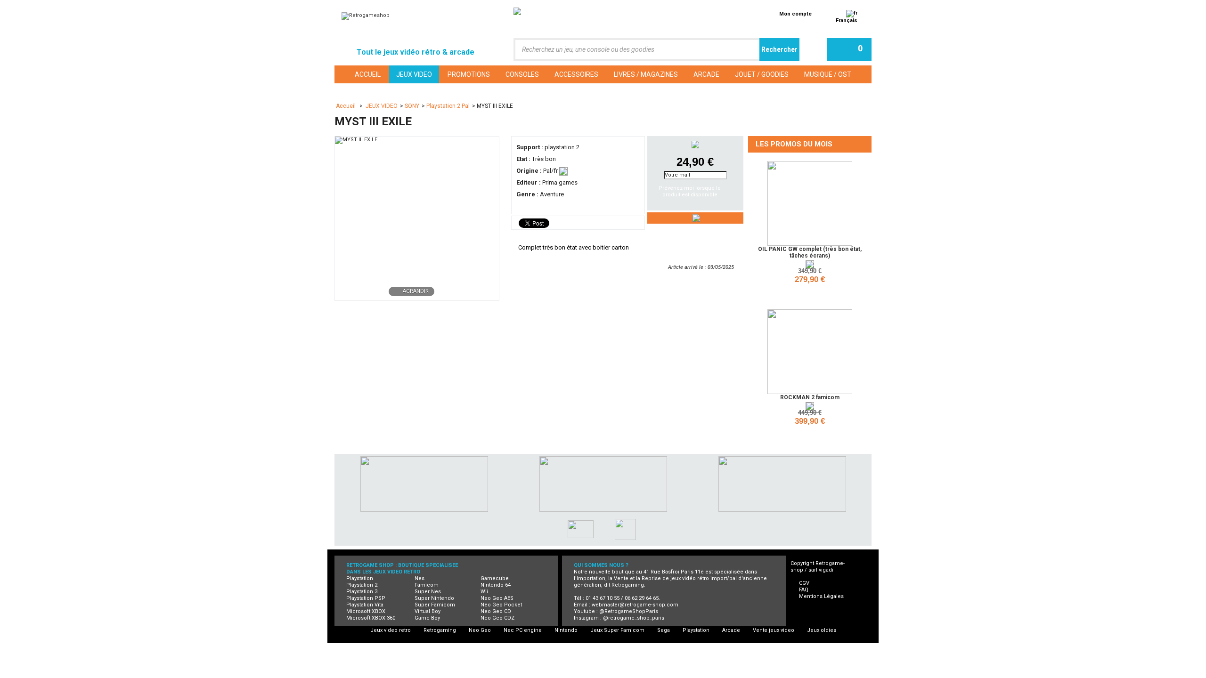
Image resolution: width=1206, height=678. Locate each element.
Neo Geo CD (496, 611)
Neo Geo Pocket (501, 605)
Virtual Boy (427, 611)
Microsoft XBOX (365, 611)
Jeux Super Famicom (617, 630)
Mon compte (795, 14)
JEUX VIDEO (382, 106)
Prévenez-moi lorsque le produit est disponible (690, 191)
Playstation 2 (361, 585)
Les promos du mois (794, 144)
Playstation (359, 578)
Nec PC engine (523, 630)
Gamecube (495, 578)
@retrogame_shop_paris (633, 618)
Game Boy (427, 618)
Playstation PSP (365, 598)
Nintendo (566, 630)
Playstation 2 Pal (448, 106)
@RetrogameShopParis (628, 611)
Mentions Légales (821, 596)
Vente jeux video (773, 630)
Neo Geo (480, 630)
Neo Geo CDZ (497, 618)
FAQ (803, 590)
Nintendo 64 (496, 585)
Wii (484, 592)
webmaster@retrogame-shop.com (635, 605)
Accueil (346, 106)
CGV (804, 583)
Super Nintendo (434, 598)
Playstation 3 (361, 592)
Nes (419, 578)
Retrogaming (440, 630)
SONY (412, 106)
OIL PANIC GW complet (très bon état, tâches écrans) (810, 252)
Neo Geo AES (497, 598)
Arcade (731, 630)
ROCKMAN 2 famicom (809, 397)
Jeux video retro (390, 630)
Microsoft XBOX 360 (370, 618)
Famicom (427, 585)
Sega (663, 630)
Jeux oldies (821, 630)
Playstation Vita (364, 605)
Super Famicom (435, 605)
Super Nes (428, 592)
